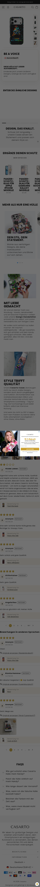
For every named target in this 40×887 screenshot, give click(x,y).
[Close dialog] (39, 431)
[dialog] (37, 884)
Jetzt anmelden (30, 449)
